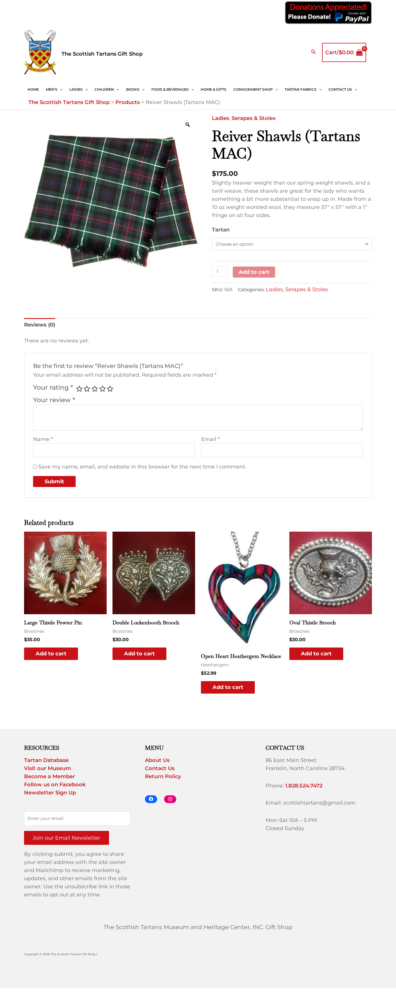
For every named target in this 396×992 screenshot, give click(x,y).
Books (132, 89)
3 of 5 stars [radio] (95, 389)
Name (43, 439)
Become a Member (49, 776)
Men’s (51, 89)
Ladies (76, 89)
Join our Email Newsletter (66, 838)
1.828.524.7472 (303, 786)
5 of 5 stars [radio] (110, 389)
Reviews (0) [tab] (39, 325)
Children (104, 89)
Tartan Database (46, 760)
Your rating (53, 387)
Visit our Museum (47, 768)
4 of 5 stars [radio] (102, 389)
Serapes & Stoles (253, 118)
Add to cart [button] (51, 653)
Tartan (221, 230)
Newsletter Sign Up (50, 792)
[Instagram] (170, 799)
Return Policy (163, 776)
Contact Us (340, 89)
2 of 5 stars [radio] (87, 389)
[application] (59, 89)
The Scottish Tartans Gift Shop (102, 54)
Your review (54, 400)
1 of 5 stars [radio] (79, 389)
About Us (157, 760)
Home (33, 89)
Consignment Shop (253, 89)
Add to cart (254, 272)
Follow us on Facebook (55, 784)
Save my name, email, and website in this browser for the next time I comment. (142, 467)
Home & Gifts (213, 89)
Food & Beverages (170, 89)
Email (210, 439)
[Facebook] (151, 799)
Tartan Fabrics (301, 89)
